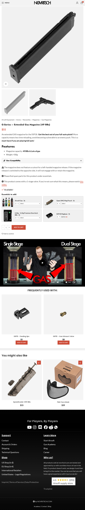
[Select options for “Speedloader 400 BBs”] (39, 393)
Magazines (36, 120)
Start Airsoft (49, 470)
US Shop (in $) (8, 492)
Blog (46, 478)
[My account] (77, 3)
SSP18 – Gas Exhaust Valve (63, 337)
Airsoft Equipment (8, 120)
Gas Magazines (47, 120)
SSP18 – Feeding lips (21, 337)
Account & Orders (9, 474)
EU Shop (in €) (8, 496)
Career (46, 482)
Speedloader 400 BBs (22, 432)
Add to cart (18, 227)
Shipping (5, 478)
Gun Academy (50, 474)
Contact (5, 470)
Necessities (27, 120)
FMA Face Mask (63, 432)
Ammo (18, 120)
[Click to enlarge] (5, 84)
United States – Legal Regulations (16, 504)
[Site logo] (42, 2)
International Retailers (11, 500)
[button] (22, 344)
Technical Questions (10, 482)
